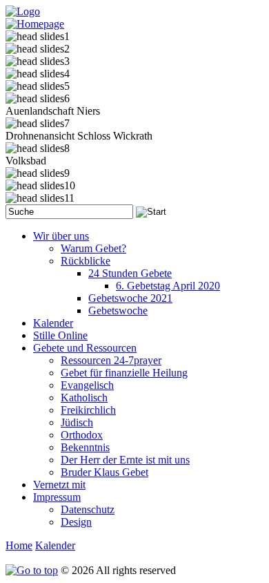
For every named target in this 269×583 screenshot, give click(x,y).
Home (19, 545)
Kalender (55, 545)
